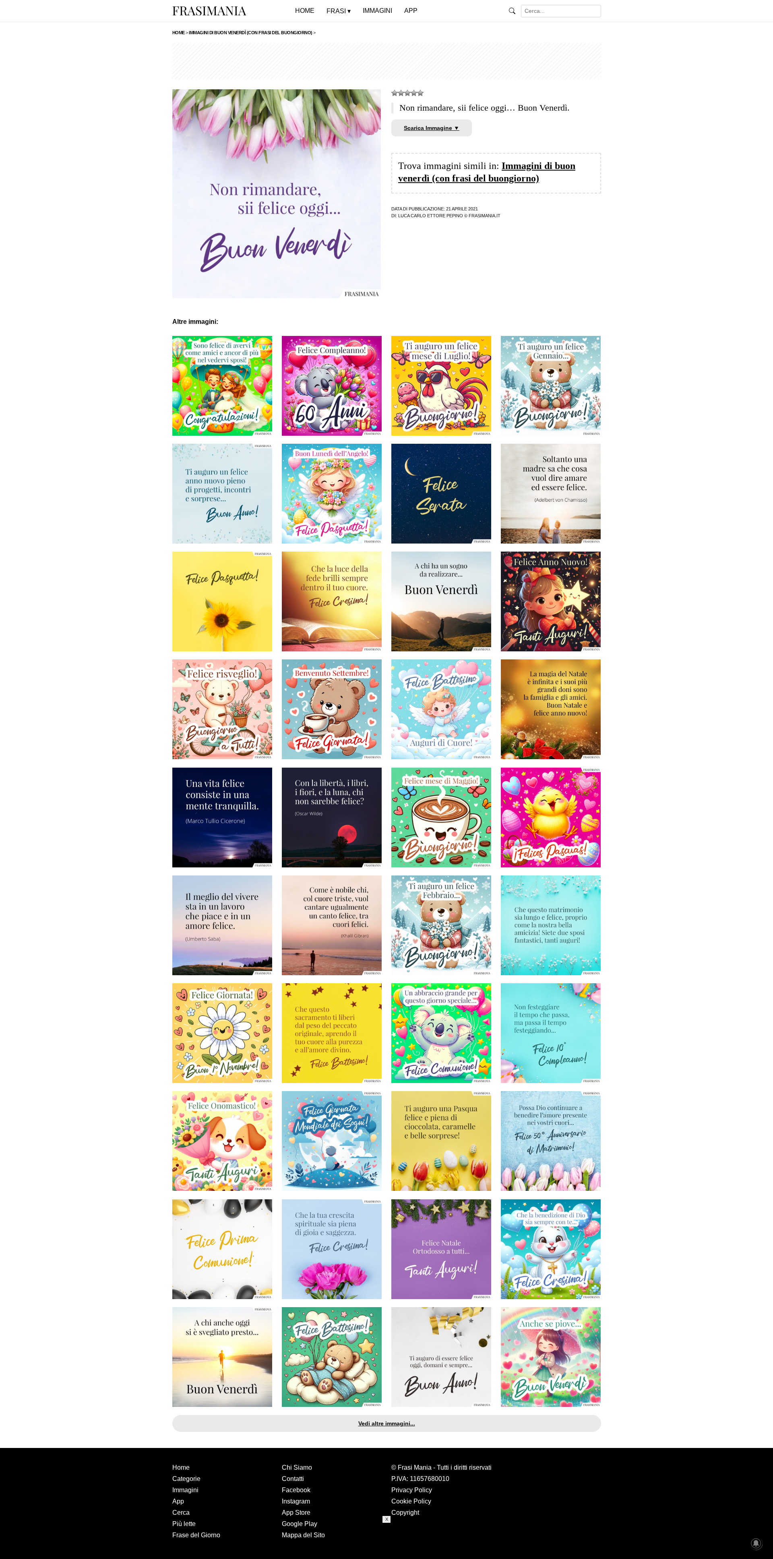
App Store (296, 1512)
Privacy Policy (411, 1490)
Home (181, 1467)
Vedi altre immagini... (386, 1423)
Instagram (296, 1501)
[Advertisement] (386, 61)
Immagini (185, 1490)
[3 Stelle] (407, 93)
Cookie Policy (411, 1501)
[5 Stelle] (420, 93)
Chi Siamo (297, 1467)
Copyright (405, 1512)
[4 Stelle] (414, 93)
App (178, 1501)
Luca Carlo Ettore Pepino (430, 215)
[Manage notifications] (756, 1543)
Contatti (293, 1478)
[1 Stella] (394, 93)
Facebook (296, 1490)
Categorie (186, 1478)
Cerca (181, 1512)
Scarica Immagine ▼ (431, 128)
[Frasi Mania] (209, 10)
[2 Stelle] (401, 93)
